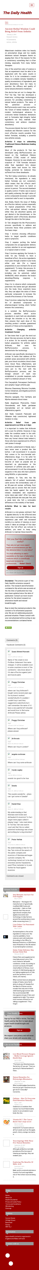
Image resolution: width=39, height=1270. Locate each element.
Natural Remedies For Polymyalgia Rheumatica (22, 1078)
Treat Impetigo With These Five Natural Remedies (23, 1142)
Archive (6, 23)
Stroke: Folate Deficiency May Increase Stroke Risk (23, 951)
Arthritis (14, 42)
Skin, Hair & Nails (19, 1147)
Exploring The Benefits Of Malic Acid (23, 1163)
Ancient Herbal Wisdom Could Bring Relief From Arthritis (20, 30)
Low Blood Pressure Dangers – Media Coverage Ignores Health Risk (24, 1056)
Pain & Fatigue (18, 1083)
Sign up (20, 568)
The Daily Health (17, 13)
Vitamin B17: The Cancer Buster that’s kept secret (22, 1121)
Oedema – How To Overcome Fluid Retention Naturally (24, 1099)
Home (6, 22)
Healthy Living (18, 1104)
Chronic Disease (19, 1062)
